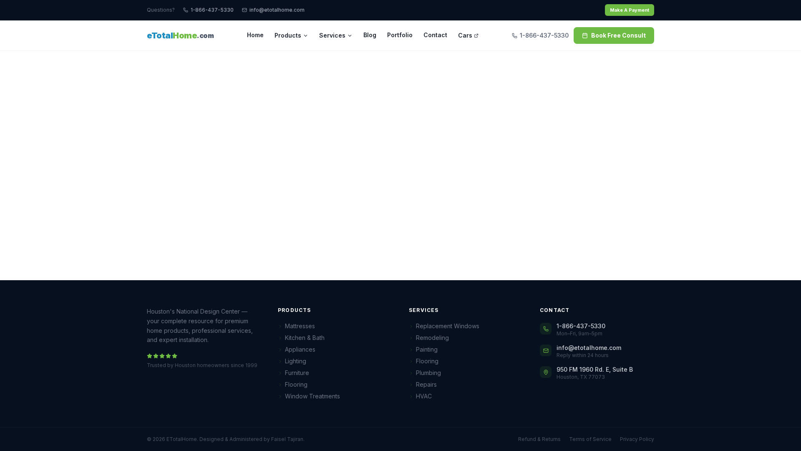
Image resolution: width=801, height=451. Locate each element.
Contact (435, 34)
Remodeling (432, 337)
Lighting (295, 361)
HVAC (424, 396)
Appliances (300, 349)
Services (332, 35)
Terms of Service (590, 439)
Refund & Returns (539, 439)
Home (255, 34)
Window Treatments (312, 396)
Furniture (297, 372)
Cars (465, 35)
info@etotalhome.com (277, 10)
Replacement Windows (447, 325)
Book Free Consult (618, 35)
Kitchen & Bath (305, 337)
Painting (427, 349)
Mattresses (300, 325)
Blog (369, 34)
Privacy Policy (637, 439)
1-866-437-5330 (212, 10)
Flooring (296, 384)
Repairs (426, 384)
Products (288, 35)
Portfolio (400, 34)
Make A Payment (629, 10)
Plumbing (428, 372)
